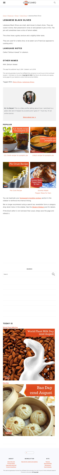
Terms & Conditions (11, 467)
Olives (16, 15)
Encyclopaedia (48, 463)
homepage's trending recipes (30, 198)
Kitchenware (48, 465)
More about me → (29, 117)
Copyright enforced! (11, 465)
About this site (11, 461)
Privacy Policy (11, 463)
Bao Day (6, 383)
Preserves (10, 15)
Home (4, 15)
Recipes (48, 461)
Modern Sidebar (38, 207)
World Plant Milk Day (10, 327)
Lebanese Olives (28, 82)
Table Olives (23, 15)
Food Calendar (48, 467)
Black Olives (17, 82)
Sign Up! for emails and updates (29, 461)
